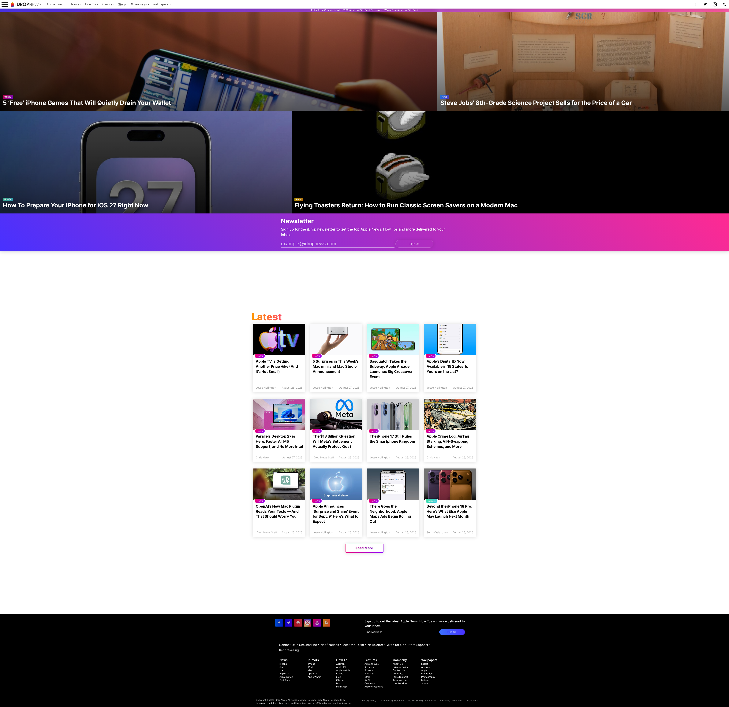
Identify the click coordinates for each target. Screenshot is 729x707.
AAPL (367, 680)
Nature (425, 680)
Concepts (369, 683)
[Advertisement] (364, 282)
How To (90, 4)
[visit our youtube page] (317, 623)
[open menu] (4, 4)
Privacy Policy (400, 667)
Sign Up (414, 244)
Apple (424, 670)
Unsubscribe (308, 645)
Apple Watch (286, 677)
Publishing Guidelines (450, 700)
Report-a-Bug (289, 650)
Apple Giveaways (373, 686)
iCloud (339, 673)
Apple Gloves (371, 663)
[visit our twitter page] (288, 623)
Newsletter (375, 645)
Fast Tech (284, 680)
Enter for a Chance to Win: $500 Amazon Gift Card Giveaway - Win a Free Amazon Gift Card (364, 10)
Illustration (426, 673)
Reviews (369, 667)
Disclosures (472, 700)
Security (369, 673)
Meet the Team (353, 645)
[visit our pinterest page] (298, 623)
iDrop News (281, 700)
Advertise (398, 673)
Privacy (368, 670)
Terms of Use (400, 680)
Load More (364, 548)
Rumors (107, 4)
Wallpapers (160, 4)
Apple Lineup (56, 4)
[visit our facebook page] (279, 623)
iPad (281, 667)
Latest (424, 663)
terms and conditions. (267, 703)
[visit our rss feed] (326, 623)
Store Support (418, 645)
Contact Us (287, 645)
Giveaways (139, 4)
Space (424, 683)
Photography (428, 677)
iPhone (283, 663)
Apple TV (284, 673)
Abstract (426, 667)
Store (122, 4)
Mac (281, 670)
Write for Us (395, 645)
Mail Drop (341, 686)
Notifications (329, 645)
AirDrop (340, 663)
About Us (398, 663)
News (75, 4)
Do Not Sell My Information (422, 700)
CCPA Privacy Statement (392, 700)
